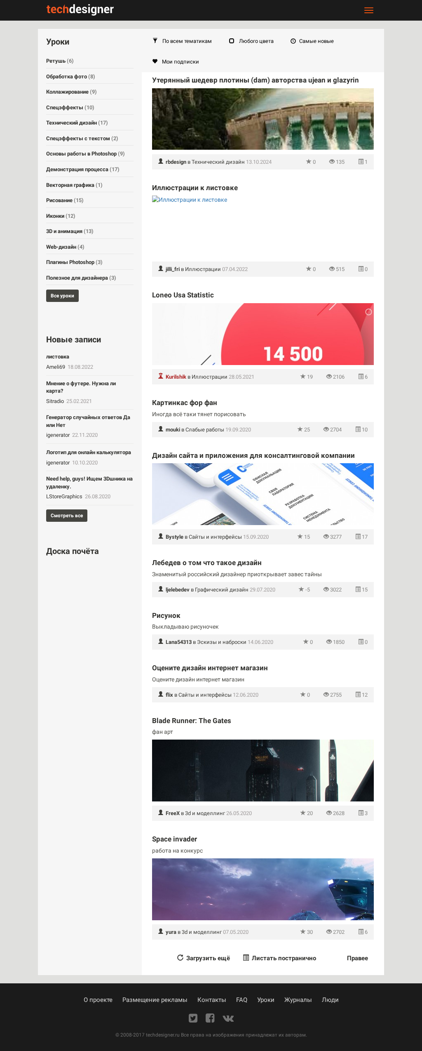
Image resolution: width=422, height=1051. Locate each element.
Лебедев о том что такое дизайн (207, 562)
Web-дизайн (65, 247)
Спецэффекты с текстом (82, 138)
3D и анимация (70, 231)
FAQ (241, 1000)
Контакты (211, 1000)
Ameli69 (56, 367)
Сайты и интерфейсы (215, 537)
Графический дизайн (222, 590)
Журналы (298, 1000)
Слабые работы (204, 430)
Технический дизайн (218, 162)
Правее (357, 958)
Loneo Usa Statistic (183, 295)
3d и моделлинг (205, 813)
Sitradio (55, 401)
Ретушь (60, 61)
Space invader (174, 839)
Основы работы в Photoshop (85, 154)
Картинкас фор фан (184, 402)
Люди (330, 1000)
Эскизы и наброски (221, 642)
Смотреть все (67, 515)
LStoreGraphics (65, 496)
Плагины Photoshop (74, 262)
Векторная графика (74, 185)
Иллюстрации (203, 269)
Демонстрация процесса (83, 169)
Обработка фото (70, 76)
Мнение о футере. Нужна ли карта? (81, 387)
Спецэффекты (70, 107)
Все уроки (62, 296)
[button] (182, 41)
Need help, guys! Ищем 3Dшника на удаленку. (89, 483)
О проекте (98, 1000)
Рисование (65, 200)
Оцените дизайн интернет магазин (210, 668)
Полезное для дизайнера (81, 278)
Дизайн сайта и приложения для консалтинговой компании (253, 455)
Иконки (60, 216)
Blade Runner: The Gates (191, 720)
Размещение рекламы (155, 1000)
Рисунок (166, 615)
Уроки (265, 1000)
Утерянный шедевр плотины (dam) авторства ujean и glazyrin (255, 80)
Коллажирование (71, 92)
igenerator (58, 435)
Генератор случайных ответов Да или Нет (88, 421)
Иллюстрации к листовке (195, 188)
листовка (57, 356)
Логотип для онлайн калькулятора (88, 452)
